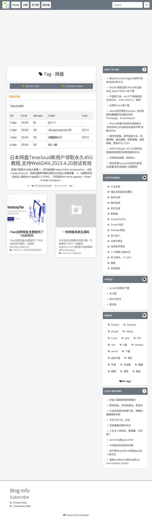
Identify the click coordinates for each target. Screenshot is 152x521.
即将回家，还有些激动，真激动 (126, 405)
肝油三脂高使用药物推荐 (122, 399)
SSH (139, 338)
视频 (126, 371)
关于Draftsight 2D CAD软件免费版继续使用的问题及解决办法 (124, 150)
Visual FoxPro (118, 219)
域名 (130, 358)
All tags (126, 381)
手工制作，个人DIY (121, 257)
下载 (127, 351)
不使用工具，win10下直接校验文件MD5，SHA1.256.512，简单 (124, 98)
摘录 (113, 263)
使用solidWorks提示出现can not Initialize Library (123, 461)
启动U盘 (115, 358)
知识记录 (115, 208)
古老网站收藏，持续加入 (122, 157)
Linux (114, 338)
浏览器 (127, 364)
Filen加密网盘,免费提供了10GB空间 (27, 233)
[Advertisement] (76, 38)
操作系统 (115, 202)
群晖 (113, 371)
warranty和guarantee (121, 439)
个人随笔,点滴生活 (120, 252)
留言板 (113, 304)
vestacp (139, 344)
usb (113, 344)
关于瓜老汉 (115, 299)
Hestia (129, 331)
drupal (114, 331)
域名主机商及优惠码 (43, 185)
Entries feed (32, 86)
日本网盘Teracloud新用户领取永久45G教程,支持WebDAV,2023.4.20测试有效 (51, 160)
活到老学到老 (118, 246)
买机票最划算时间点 (120, 425)
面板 (138, 371)
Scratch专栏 (117, 224)
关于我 (113, 293)
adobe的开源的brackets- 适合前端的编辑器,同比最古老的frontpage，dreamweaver (125, 114)
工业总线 (115, 186)
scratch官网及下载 (119, 288)
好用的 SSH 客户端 (119, 105)
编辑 (140, 364)
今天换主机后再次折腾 (121, 445)
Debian (115, 324)
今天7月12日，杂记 (119, 420)
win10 (114, 351)
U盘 (125, 344)
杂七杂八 (115, 235)
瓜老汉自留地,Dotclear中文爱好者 (6, 5)
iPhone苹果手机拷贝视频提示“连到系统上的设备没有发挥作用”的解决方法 (125, 127)
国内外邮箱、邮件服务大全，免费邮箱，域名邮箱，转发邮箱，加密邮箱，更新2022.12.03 (125, 139)
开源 (113, 364)
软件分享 (77, 253)
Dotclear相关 (118, 230)
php (127, 338)
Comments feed (73, 86)
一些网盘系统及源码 (76, 232)
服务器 (114, 213)
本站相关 (115, 268)
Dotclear (131, 324)
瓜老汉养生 (117, 241)
